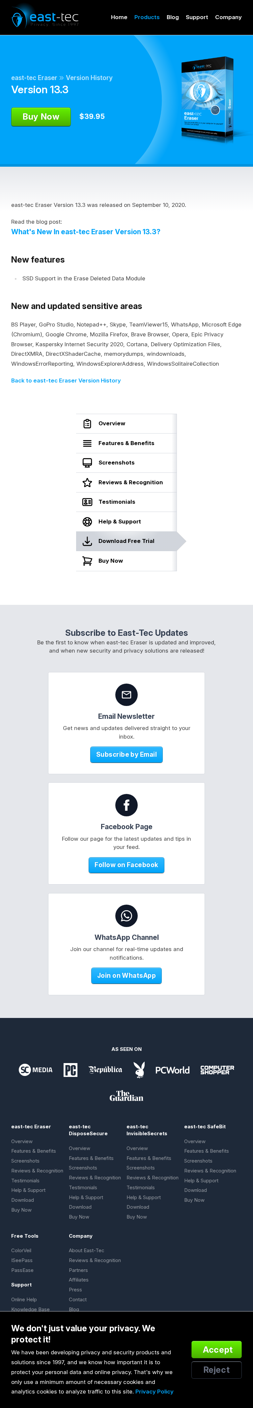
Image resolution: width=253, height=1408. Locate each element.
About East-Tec (86, 1250)
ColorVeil (21, 1250)
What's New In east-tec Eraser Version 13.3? (85, 231)
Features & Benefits (33, 1151)
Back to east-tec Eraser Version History (66, 380)
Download (22, 1200)
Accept (218, 1349)
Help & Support (28, 1190)
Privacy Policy (154, 1391)
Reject (217, 1370)
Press (75, 1290)
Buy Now (21, 1210)
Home (119, 17)
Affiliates (79, 1280)
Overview (22, 1141)
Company (228, 17)
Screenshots (25, 1161)
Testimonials (25, 1181)
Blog (173, 17)
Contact (78, 1300)
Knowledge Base (30, 1309)
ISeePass (22, 1260)
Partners (78, 1270)
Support (197, 17)
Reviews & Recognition (37, 1171)
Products (147, 17)
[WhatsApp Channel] (126, 916)
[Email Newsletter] (126, 695)
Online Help (24, 1300)
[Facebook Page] (126, 805)
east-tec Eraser (34, 78)
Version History (89, 78)
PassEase (22, 1270)
